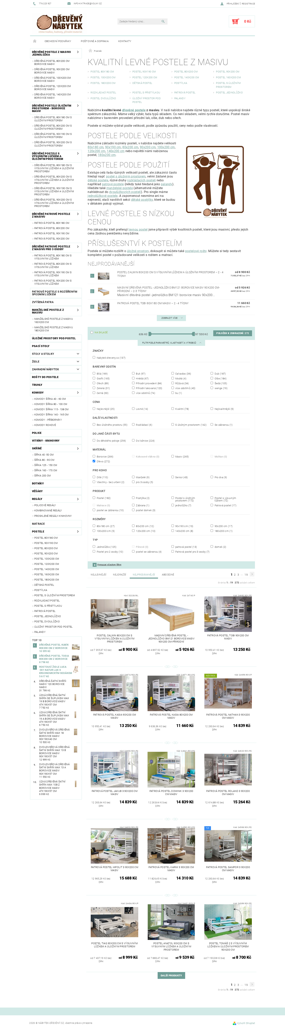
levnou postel (138, 229)
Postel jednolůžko (47, 616)
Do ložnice (145, 440)
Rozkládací (143, 424)
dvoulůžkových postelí (125, 192)
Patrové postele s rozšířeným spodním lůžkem (54, 293)
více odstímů (185, 388)
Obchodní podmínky (58, 41)
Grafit (103, 378)
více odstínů (145, 393)
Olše (220, 378)
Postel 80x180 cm (46, 537)
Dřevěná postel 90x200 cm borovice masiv (52, 71)
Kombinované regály (48, 510)
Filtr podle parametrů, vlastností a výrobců (169, 343)
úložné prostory (138, 251)
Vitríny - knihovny (46, 440)
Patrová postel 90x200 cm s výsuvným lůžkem (53, 282)
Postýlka (40, 590)
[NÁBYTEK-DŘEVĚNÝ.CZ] (59, 23)
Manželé (142, 477)
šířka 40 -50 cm (44, 454)
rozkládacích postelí (141, 180)
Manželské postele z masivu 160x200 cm (53, 320)
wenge (220, 388)
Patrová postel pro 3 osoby (192, 551)
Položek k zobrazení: (232, 333)
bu (178, 393)
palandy (166, 184)
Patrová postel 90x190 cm (51, 233)
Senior (181, 477)
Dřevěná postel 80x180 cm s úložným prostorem (53, 119)
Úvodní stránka (35, 41)
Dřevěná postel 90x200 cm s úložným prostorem (53, 144)
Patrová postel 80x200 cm (51, 228)
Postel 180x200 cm (46, 579)
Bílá (102, 373)
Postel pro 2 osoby (109, 551)
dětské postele (98, 180)
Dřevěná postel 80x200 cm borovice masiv (52, 62)
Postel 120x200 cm (46, 563)
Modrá (180, 378)
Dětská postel (44, 584)
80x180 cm (96, 147)
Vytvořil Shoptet (246, 1023)
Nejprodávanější (144, 574)
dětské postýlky (142, 200)
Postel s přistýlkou (48, 605)
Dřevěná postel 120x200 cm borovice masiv (52, 88)
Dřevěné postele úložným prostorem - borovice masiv (51, 108)
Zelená (103, 388)
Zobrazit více (169, 318)
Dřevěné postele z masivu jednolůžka (51, 53)
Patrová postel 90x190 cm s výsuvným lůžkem (53, 274)
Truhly (37, 384)
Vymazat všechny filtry (109, 564)
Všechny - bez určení (110, 482)
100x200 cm (166, 147)
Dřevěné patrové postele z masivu (51, 215)
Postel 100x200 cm (46, 558)
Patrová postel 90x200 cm (51, 238)
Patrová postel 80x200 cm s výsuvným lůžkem (53, 265)
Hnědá (142, 378)
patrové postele (113, 184)
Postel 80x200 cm (46, 548)
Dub (220, 373)
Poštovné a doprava (95, 41)
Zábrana (142, 505)
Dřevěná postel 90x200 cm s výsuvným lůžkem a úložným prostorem (54, 203)
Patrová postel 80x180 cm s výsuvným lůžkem (53, 257)
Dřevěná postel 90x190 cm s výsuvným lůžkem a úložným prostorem (54, 191)
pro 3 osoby (144, 482)
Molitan (220, 456)
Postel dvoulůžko (47, 621)
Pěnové (142, 546)
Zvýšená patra (43, 302)
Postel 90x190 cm (46, 543)
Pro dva (220, 477)
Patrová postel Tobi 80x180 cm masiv (153, 303)
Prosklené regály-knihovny (53, 515)
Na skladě (101, 332)
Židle (36, 361)
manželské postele (119, 188)
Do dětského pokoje (111, 440)
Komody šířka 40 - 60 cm (50, 398)
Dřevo (103, 461)
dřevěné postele (134, 110)
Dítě (102, 477)
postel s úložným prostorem (126, 176)
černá (102, 393)
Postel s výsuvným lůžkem (225, 499)
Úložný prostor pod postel (53, 626)
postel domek (145, 510)
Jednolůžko (106, 546)
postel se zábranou (110, 510)
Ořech (102, 383)
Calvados (183, 373)
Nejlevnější (105, 408)
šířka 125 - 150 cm (45, 465)
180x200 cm (107, 155)
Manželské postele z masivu (48, 311)
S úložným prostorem (190, 424)
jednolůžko (183, 505)
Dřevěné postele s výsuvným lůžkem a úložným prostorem (47, 156)
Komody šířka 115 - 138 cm (51, 409)
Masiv (182, 456)
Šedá (220, 383)
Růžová (182, 383)
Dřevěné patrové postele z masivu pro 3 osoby (51, 248)
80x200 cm (130, 147)
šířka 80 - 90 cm (44, 459)
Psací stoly (41, 346)
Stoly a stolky (43, 353)
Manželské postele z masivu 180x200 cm (53, 329)
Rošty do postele (45, 377)
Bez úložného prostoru (111, 424)
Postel (103, 498)
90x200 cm (148, 147)
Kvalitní (182, 408)
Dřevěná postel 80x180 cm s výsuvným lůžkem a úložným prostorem (54, 168)
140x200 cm (115, 151)
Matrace (38, 523)
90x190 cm (113, 147)
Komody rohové (45, 425)
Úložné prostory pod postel (54, 338)
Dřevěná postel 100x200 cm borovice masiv (52, 79)
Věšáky (37, 491)
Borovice (104, 456)
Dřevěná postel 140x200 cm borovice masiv (52, 96)
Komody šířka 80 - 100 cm (50, 404)
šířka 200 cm (42, 475)
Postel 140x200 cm (46, 569)
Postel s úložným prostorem (54, 595)
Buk (140, 373)
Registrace (248, 4)
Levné (141, 408)
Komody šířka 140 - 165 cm (51, 414)
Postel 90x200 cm (46, 553)
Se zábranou (223, 424)
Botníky (38, 483)
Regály (37, 498)
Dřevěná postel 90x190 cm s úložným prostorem (53, 136)
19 (246, 574)
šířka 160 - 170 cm (45, 470)
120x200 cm (96, 151)
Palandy (40, 631)
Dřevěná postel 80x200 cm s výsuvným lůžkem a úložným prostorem (54, 179)
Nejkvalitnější (224, 408)
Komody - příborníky (48, 419)
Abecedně (168, 574)
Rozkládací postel (47, 600)
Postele (38, 531)
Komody (38, 392)
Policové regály (45, 505)
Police (37, 432)
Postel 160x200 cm (46, 574)
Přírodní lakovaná (148, 388)
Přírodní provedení (148, 383)
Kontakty (124, 41)
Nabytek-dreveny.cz (110, 357)
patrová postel (186, 546)
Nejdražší (119, 574)
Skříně (37, 448)
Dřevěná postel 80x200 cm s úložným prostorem (53, 127)
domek (220, 546)
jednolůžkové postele (102, 196)
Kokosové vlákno (147, 456)
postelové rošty (196, 251)
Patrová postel (44, 611)
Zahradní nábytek (45, 369)
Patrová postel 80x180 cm (51, 222)
